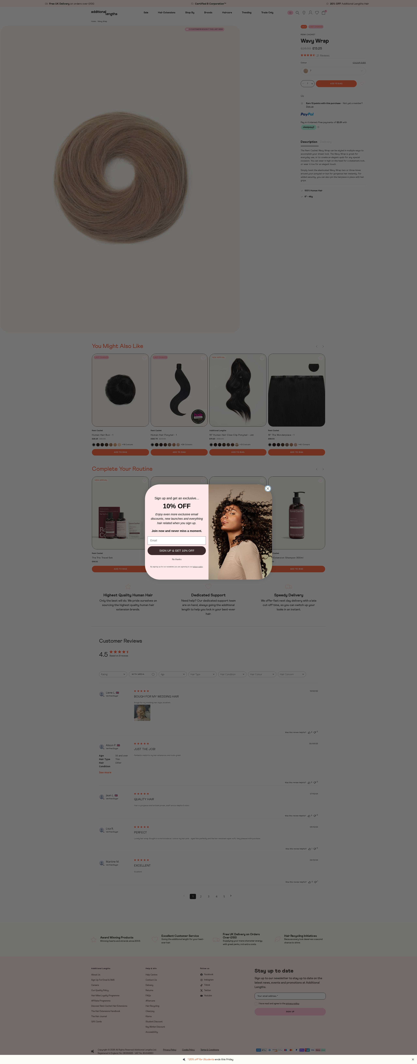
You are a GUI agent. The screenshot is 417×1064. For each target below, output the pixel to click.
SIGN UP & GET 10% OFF (176, 550)
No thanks (177, 559)
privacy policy (198, 567)
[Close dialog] (268, 488)
